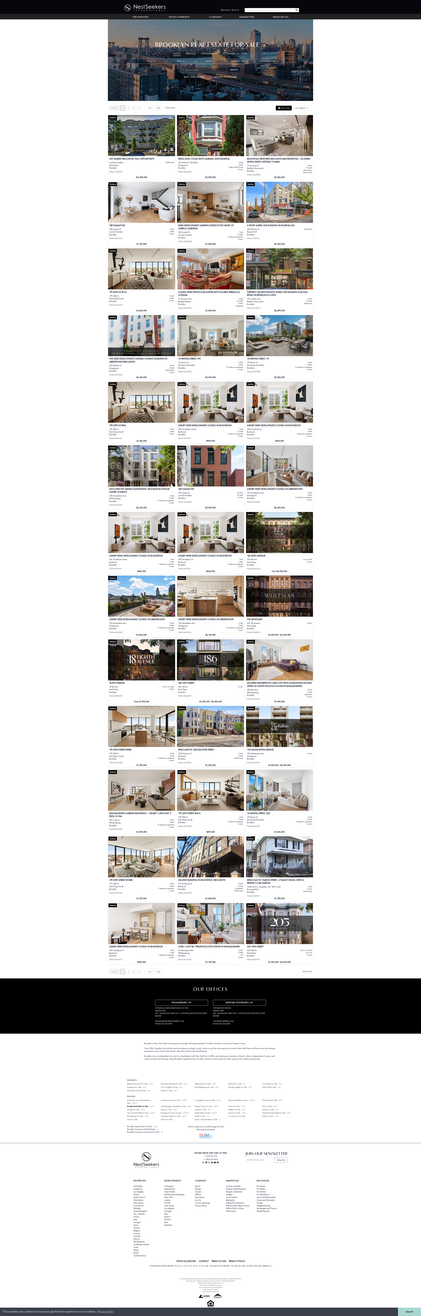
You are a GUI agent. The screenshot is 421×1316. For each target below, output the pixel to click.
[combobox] (269, 10)
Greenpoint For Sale (134, 1087)
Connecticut (138, 1205)
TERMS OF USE (218, 1261)
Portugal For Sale (133, 1109)
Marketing (247, 17)
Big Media (230, 1200)
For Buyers (261, 1186)
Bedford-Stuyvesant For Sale (137, 1084)
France (136, 1216)
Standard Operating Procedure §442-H (210, 1283)
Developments (179, 17)
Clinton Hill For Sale (269, 1087)
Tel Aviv (167, 1219)
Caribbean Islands (141, 1244)
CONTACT (204, 1261)
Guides (260, 1203)
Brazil (136, 1253)
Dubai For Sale (267, 1116)
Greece (137, 1228)
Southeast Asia (140, 1255)
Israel (136, 1247)
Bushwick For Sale (234, 1084)
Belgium (137, 1230)
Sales (177, 53)
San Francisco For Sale (236, 1116)
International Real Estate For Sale (273, 1113)
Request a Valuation (234, 1191)
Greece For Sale (200, 1109)
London (167, 1200)
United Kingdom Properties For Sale (173, 1106)
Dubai (136, 1250)
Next (158, 108)
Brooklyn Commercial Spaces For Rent (143, 1132)
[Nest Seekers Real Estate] (142, 8)
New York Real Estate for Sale (138, 1113)
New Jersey (138, 1203)
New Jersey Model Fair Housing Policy (210, 1287)
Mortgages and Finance (267, 1208)
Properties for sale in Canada (171, 1113)
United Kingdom (140, 1211)
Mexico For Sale (234, 1113)
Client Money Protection (210, 1289)
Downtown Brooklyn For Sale (171, 1084)
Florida (167, 1203)
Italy (135, 1219)
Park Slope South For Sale (136, 1090)
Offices (198, 1194)
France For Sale (234, 1106)
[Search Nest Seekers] (296, 10)
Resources (280, 17)
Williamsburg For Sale (202, 1084)
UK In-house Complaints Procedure (210, 1285)
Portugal (137, 1222)
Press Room (200, 1197)
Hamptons (138, 1189)
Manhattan (138, 1186)
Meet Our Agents (194, 77)
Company (215, 17)
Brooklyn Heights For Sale (237, 1087)
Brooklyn (137, 1208)
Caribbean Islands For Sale (170, 1116)
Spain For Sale (166, 1109)
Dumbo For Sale (167, 1090)
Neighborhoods (263, 1205)
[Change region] (264, 45)
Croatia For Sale (268, 1109)
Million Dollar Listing (234, 1208)
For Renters (261, 1191)
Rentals (191, 53)
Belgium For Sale (234, 1109)
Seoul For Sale (132, 1119)
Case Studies (169, 1191)
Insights (229, 1194)
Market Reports (263, 1211)
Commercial (209, 53)
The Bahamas (139, 1241)
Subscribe (281, 1160)
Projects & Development (236, 1189)
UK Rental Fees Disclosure (211, 1292)
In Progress (168, 1186)
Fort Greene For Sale (269, 1084)
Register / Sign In (230, 10)
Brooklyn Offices (226, 77)
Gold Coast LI (139, 1197)
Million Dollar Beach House (237, 1205)
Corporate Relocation (266, 1200)
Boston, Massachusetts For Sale (206, 1119)
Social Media (231, 1197)
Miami (136, 1194)
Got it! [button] (409, 1311)
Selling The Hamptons (235, 1203)
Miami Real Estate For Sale (238, 1100)
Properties (141, 17)
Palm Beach (138, 1200)
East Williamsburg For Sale (204, 1087)
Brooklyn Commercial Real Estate (141, 1129)
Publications (231, 1211)
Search (234, 70)
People (198, 1189)
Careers (198, 1191)
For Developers (263, 1194)
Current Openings (202, 1203)
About (197, 1186)
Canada (137, 1236)
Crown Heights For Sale (169, 1087)
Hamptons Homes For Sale (170, 1100)
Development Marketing (174, 1194)
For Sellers (261, 1189)
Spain (136, 1225)
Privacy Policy (201, 1205)
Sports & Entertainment (266, 1197)
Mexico (137, 1239)
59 (150, 108)
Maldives (168, 1225)
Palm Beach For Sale (269, 1100)
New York (168, 1197)
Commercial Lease (235, 53)
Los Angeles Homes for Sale (205, 1100)
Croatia (137, 1233)
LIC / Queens (139, 1214)
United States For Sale (202, 1113)
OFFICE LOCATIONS (186, 1261)
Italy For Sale (267, 1106)
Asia (166, 1222)
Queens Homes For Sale (203, 1106)
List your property (233, 1186)
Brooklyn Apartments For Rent (139, 1126)
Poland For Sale (166, 1119)
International (169, 1189)
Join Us (198, 1200)
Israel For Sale (200, 1116)
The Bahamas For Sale (135, 1116)
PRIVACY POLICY (237, 1261)
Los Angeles (139, 1191)
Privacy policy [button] (105, 1311)
